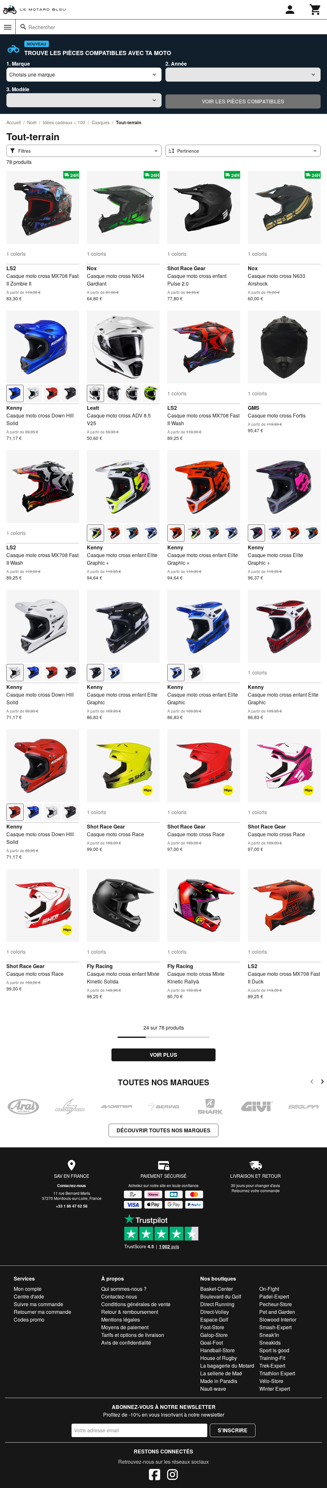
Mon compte (28, 1288)
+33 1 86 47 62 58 (71, 1206)
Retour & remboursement (129, 1311)
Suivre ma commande (38, 1304)
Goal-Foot (211, 1342)
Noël (31, 122)
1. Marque (18, 63)
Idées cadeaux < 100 (64, 122)
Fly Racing (100, 966)
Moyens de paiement (124, 1327)
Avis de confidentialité (126, 1342)
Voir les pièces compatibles (243, 101)
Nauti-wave (213, 1388)
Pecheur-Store (275, 1304)
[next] (322, 1082)
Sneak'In (269, 1334)
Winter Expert (274, 1388)
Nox (92, 268)
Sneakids (270, 1342)
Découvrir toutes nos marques (163, 1130)
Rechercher (41, 27)
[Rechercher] (23, 27)
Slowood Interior (277, 1319)
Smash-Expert (275, 1327)
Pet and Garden (277, 1311)
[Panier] (315, 9)
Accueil (13, 122)
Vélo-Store (271, 1381)
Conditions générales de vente (136, 1304)
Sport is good (274, 1350)
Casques (101, 122)
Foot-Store (212, 1327)
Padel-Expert (274, 1296)
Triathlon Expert (277, 1373)
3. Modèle (17, 89)
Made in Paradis (218, 1381)
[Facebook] (154, 1475)
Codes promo (29, 1319)
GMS (253, 407)
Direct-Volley (214, 1311)
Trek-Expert (272, 1365)
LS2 (11, 268)
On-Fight (269, 1288)
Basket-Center (216, 1288)
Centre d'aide (29, 1296)
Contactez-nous (71, 1185)
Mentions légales (120, 1319)
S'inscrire (232, 1430)
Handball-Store (217, 1350)
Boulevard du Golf (220, 1296)
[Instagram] (172, 1475)
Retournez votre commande (256, 1190)
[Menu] (7, 27)
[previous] (311, 1082)
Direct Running (217, 1304)
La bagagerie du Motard (227, 1365)
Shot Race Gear (186, 268)
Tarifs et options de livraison (132, 1334)
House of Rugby (218, 1358)
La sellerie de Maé (221, 1373)
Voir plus (163, 1054)
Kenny (14, 407)
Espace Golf (214, 1319)
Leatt (93, 407)
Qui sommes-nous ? (124, 1288)
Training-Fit (272, 1358)
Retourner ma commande (42, 1311)
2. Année (176, 63)
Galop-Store (214, 1334)
